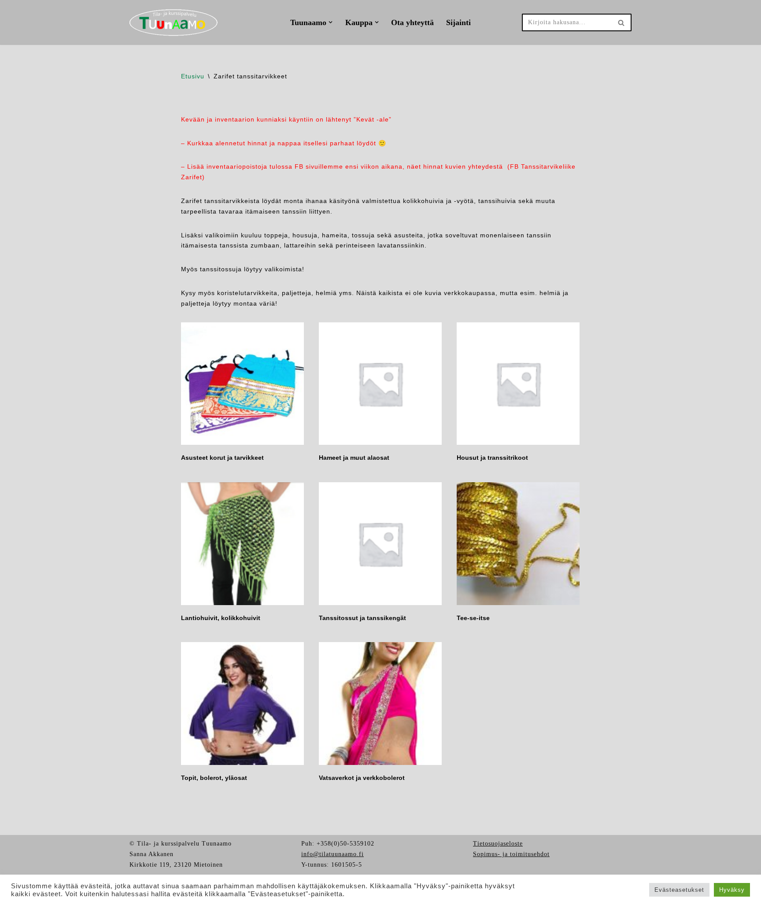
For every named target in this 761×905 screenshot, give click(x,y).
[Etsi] (622, 22)
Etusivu (192, 76)
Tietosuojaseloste (498, 843)
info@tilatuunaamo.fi (332, 854)
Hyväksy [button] (732, 890)
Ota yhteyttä (412, 22)
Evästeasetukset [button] (679, 890)
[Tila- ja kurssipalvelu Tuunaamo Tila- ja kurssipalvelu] (173, 22)
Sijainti (458, 22)
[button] (330, 22)
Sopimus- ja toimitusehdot (511, 854)
